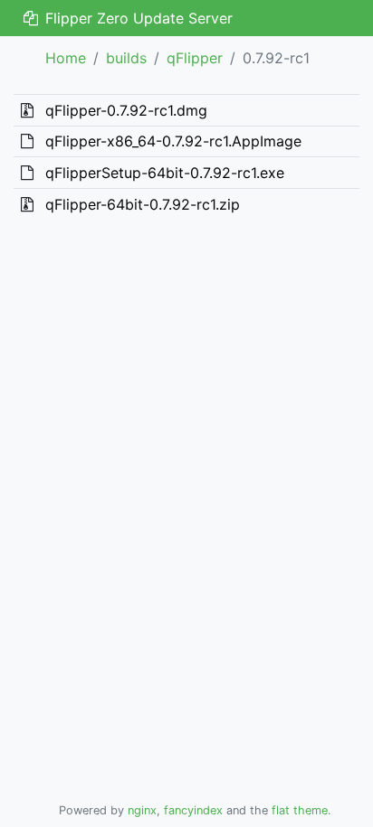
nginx (142, 810)
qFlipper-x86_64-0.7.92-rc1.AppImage (173, 141)
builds (126, 58)
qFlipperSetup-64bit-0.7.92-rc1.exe (164, 173)
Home (65, 58)
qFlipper (195, 58)
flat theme (300, 810)
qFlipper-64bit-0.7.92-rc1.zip (142, 204)
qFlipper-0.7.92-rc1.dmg (126, 110)
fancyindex (193, 810)
